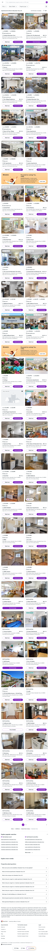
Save (24, 948)
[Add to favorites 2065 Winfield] (46, 704)
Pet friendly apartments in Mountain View (33, 839)
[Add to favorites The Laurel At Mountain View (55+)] (22, 251)
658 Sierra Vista (7, 813)
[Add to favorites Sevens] (22, 47)
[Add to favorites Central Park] (22, 187)
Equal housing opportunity (7, 944)
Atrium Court (30, 239)
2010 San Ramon (31, 783)
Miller (5, 539)
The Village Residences (9, 99)
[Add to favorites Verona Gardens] (22, 613)
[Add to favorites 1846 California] (46, 455)
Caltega (5, 380)
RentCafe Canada (21, 927)
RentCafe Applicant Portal (23, 933)
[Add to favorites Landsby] (46, 315)
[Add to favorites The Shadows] (46, 187)
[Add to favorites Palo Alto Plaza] (22, 219)
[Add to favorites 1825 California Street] (22, 315)
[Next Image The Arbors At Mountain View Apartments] (45, 429)
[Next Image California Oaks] (22, 711)
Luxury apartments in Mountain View (32, 847)
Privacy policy (41, 929)
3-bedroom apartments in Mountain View (9, 847)
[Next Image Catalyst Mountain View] (22, 21)
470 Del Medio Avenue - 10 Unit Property (14, 693)
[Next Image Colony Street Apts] (45, 589)
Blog (2, 933)
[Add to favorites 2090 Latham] (22, 551)
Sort (46, 10)
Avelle (28, 691)
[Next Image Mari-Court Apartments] (45, 493)
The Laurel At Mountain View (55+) (12, 271)
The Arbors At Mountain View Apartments (37, 443)
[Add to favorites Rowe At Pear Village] (22, 110)
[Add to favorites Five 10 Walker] (46, 643)
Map (17, 948)
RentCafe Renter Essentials (23, 931)
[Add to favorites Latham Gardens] (46, 551)
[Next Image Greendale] (45, 398)
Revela (29, 67)
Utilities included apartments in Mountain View (34, 842)
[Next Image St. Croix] (45, 525)
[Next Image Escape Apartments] (45, 619)
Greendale (29, 412)
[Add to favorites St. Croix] (46, 519)
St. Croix (29, 539)
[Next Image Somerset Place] (22, 429)
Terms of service (42, 927)
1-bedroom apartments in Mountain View (9, 842)
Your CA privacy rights (43, 931)
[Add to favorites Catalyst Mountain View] (22, 15)
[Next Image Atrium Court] (45, 225)
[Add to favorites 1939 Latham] (46, 794)
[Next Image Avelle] (45, 679)
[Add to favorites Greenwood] (22, 764)
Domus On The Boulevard (33, 35)
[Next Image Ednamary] (22, 741)
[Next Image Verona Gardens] (22, 619)
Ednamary (6, 753)
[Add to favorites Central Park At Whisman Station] (46, 251)
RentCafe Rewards (21, 929)
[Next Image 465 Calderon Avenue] (45, 289)
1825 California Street (9, 335)
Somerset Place (7, 443)
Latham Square (7, 601)
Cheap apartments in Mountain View (32, 849)
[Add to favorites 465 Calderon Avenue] (46, 283)
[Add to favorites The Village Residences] (22, 79)
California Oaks (7, 723)
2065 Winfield (30, 723)
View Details (13, 729)
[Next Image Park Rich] (22, 461)
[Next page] (46, 824)
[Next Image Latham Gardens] (45, 557)
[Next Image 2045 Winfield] (22, 493)
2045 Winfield (7, 507)
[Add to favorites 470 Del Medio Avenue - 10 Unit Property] (22, 673)
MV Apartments (7, 163)
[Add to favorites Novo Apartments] (46, 110)
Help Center (3, 931)
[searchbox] (26, 2)
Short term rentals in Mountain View (32, 844)
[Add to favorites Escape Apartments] (46, 613)
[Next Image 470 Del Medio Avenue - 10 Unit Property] (22, 679)
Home (12, 828)
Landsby (29, 335)
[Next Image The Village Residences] (22, 85)
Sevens (5, 67)
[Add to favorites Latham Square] (22, 583)
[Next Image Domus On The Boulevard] (45, 21)
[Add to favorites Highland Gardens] (22, 283)
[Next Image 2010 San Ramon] (45, 771)
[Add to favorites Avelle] (46, 673)
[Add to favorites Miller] (22, 519)
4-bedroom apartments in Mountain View (9, 849)
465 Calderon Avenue (32, 303)
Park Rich (6, 475)
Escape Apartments (32, 631)
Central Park (7, 207)
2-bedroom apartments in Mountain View (9, 844)
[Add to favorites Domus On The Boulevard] (46, 15)
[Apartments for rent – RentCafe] (4, 921)
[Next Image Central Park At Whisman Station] (45, 257)
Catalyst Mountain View (9, 35)
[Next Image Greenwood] (22, 771)
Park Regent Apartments (10, 412)
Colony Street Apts (31, 601)
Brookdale (29, 753)
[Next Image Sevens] (22, 53)
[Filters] (46, 6)
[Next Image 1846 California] (45, 461)
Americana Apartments (33, 380)
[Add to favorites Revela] (46, 47)
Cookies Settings (42, 936)
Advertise (3, 936)
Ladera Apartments (32, 163)
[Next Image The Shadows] (45, 193)
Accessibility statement (43, 933)
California (17, 828)
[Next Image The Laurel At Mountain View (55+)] (22, 257)
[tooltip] (6, 33)
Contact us (3, 929)
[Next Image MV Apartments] (22, 149)
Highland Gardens (8, 303)
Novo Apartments (31, 131)
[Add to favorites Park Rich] (22, 455)
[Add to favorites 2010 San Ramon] (46, 764)
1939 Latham (30, 813)
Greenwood (6, 783)
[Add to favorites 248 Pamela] (22, 643)
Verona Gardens (8, 631)
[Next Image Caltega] (22, 366)
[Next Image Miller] (22, 525)
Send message (17, 42)
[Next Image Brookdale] (45, 741)
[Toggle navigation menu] (2, 2)
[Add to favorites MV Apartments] (22, 142)
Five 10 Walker (31, 661)
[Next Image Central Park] (22, 193)
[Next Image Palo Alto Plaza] (22, 225)
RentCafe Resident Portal (23, 936)
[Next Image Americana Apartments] (45, 366)
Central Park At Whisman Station (35, 271)
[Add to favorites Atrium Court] (46, 219)
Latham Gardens (31, 571)
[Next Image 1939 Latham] (45, 801)
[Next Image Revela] (45, 53)
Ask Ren (32, 948)
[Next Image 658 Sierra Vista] (22, 801)
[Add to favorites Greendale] (46, 391)
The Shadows (30, 207)
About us (3, 927)
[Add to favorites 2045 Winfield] (22, 487)
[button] (12, 21)
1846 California (31, 475)
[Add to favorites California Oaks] (22, 704)
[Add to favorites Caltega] (22, 359)
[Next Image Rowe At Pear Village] (22, 117)
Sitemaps (3, 938)
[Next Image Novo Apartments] (45, 117)
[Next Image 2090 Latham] (22, 557)
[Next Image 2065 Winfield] (45, 711)
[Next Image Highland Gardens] (22, 289)
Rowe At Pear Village (9, 131)
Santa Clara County (25, 828)
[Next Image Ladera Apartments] (45, 149)
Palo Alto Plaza (7, 239)
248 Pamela (7, 661)
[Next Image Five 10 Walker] (45, 649)
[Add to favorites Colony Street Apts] (46, 583)
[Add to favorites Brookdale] (46, 734)
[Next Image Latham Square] (22, 589)
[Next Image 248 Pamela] (22, 649)
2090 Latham (7, 571)
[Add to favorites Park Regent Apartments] (22, 391)
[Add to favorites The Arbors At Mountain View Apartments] (46, 423)
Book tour (7, 42)
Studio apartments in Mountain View (8, 839)
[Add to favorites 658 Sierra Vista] (22, 794)
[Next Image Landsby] (45, 321)
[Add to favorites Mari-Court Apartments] (46, 487)
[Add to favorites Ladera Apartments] (46, 142)
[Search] (47, 2)
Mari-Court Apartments (33, 507)
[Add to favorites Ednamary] (22, 734)
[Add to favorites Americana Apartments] (46, 359)
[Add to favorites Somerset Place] (22, 423)
